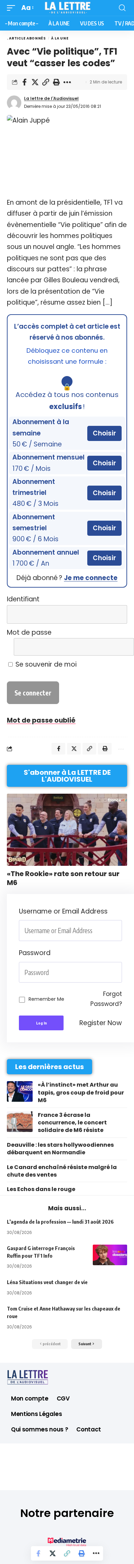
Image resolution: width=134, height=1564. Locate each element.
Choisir (104, 433)
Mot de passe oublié (41, 720)
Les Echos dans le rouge (41, 1189)
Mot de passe (29, 632)
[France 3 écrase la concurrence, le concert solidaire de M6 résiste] (20, 1121)
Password (35, 952)
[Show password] (120, 972)
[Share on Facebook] (24, 82)
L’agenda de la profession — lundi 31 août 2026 (60, 1222)
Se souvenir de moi (45, 664)
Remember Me (46, 999)
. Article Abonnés (26, 38)
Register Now (100, 1023)
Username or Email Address (63, 911)
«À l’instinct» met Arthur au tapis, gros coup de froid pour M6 (81, 1092)
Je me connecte (91, 577)
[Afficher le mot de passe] (117, 647)
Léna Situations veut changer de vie (47, 1282)
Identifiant (23, 599)
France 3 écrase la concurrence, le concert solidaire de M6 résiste (72, 1122)
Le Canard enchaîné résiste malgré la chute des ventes (62, 1171)
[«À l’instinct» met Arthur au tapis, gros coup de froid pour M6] (20, 1091)
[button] (13, 7)
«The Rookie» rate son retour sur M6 (63, 878)
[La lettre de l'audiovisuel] (67, 8)
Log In (41, 1023)
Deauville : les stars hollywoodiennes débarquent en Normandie (60, 1148)
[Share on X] (35, 82)
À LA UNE (60, 38)
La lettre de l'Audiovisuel (51, 98)
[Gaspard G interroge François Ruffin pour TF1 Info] (110, 1255)
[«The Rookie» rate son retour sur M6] (67, 830)
